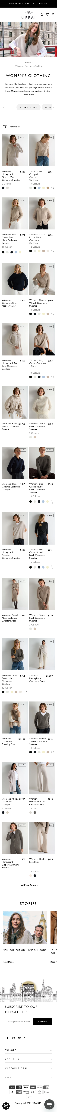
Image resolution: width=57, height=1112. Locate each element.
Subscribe (42, 1021)
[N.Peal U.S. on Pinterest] (26, 1038)
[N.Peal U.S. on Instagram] (14, 1038)
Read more (8, 961)
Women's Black (28, 107)
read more (29, 94)
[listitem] (3, 188)
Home (28, 63)
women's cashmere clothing (28, 66)
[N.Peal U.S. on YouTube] (20, 1038)
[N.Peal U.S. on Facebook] (8, 1038)
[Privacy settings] (6, 1106)
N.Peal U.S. (37, 1103)
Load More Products (28, 885)
